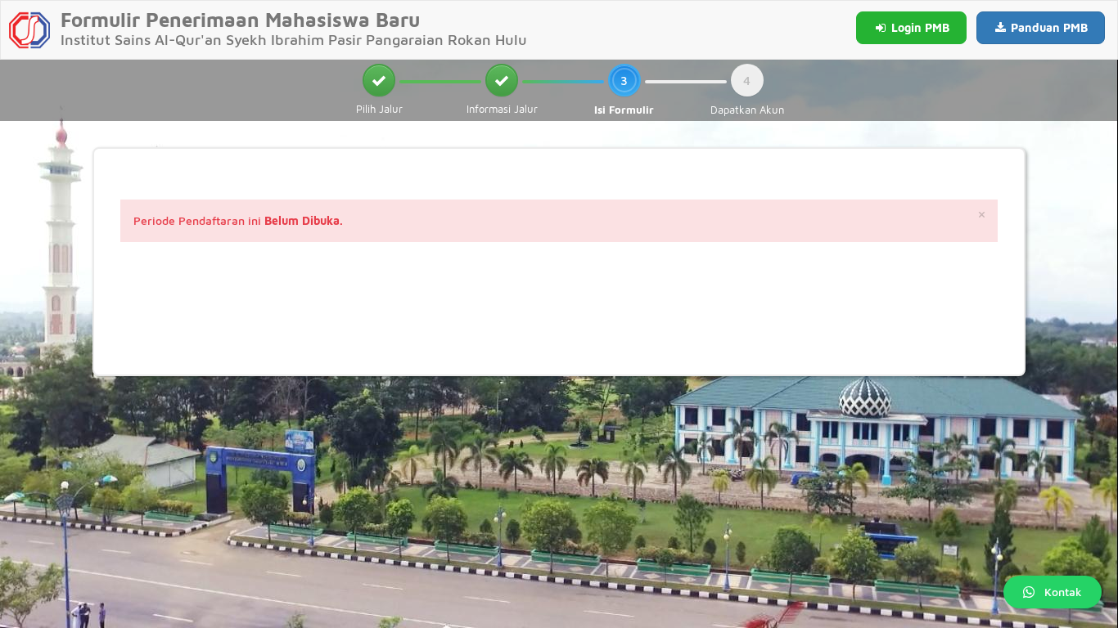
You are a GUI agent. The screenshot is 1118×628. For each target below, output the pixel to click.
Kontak (1063, 592)
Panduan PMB (1048, 27)
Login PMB (918, 27)
